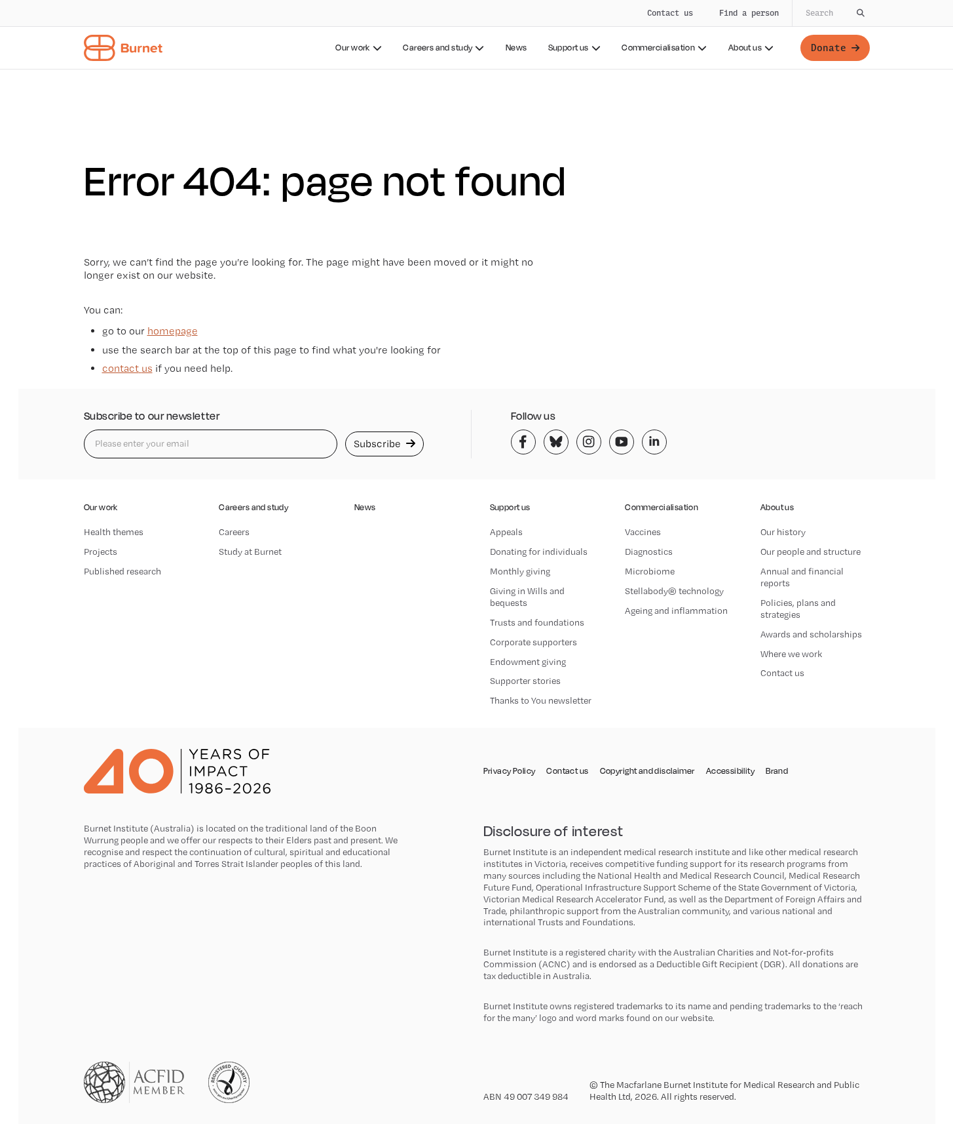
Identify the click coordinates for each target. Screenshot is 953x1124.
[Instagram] (588, 442)
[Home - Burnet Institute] (123, 48)
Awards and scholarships (811, 634)
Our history (783, 532)
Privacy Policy (509, 771)
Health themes (113, 532)
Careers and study (437, 47)
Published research (122, 571)
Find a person (749, 13)
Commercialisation (658, 47)
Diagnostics (649, 551)
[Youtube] (621, 442)
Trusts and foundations (537, 622)
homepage (172, 331)
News (516, 47)
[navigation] (476, 35)
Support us (568, 47)
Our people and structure (810, 551)
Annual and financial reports (802, 577)
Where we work (791, 654)
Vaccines (643, 532)
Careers (234, 532)
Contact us (670, 13)
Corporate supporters (533, 642)
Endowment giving (528, 661)
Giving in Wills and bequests (527, 597)
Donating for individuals (539, 551)
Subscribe (378, 443)
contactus (127, 368)
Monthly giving (520, 571)
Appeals (506, 532)
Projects (100, 551)
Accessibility (730, 771)
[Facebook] (523, 442)
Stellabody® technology (674, 591)
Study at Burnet (250, 551)
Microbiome (650, 571)
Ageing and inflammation (676, 610)
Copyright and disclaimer (647, 771)
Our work (352, 47)
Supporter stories (525, 680)
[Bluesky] (556, 442)
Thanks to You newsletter (540, 700)
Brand (777, 771)
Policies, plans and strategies (798, 608)
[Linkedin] (654, 442)
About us (745, 47)
